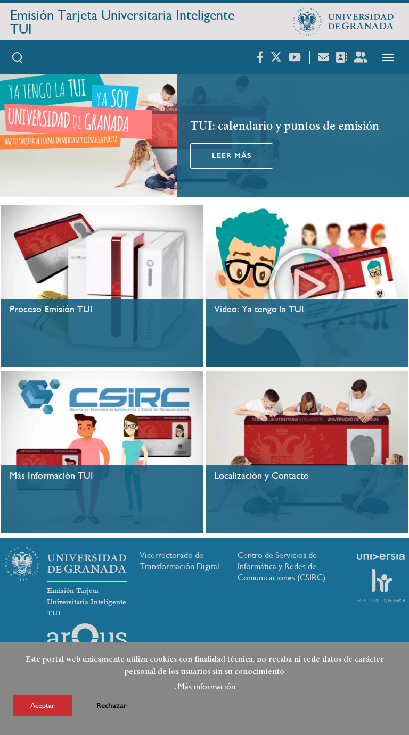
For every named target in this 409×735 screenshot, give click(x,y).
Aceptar (42, 705)
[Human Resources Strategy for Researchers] (381, 585)
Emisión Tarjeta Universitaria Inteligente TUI (122, 22)
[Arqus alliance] (87, 640)
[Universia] (381, 557)
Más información (206, 686)
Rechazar (111, 705)
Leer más (231, 155)
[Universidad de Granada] (343, 21)
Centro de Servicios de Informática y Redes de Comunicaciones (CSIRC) (281, 566)
